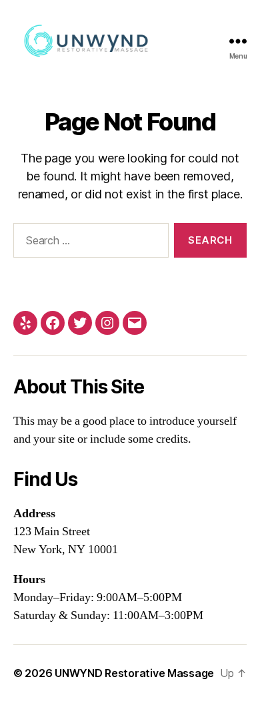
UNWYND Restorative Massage (134, 673)
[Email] (135, 323)
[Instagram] (107, 323)
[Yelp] (25, 323)
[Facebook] (53, 323)
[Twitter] (80, 323)
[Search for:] (88, 243)
